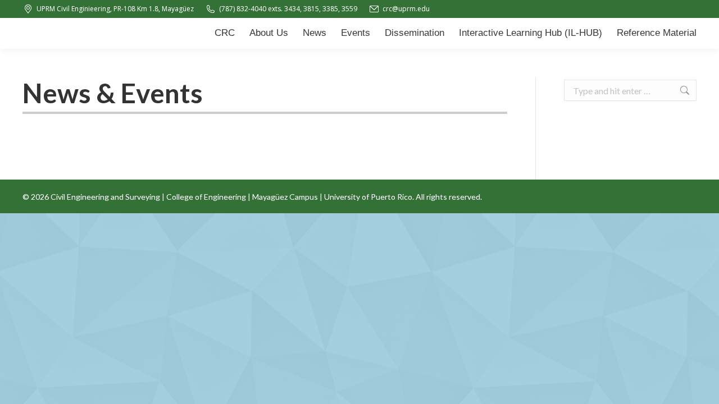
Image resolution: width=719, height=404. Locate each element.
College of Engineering (206, 196)
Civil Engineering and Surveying (105, 196)
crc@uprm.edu (406, 8)
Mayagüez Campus (285, 196)
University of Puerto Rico (368, 196)
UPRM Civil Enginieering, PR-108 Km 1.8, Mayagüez (115, 8)
